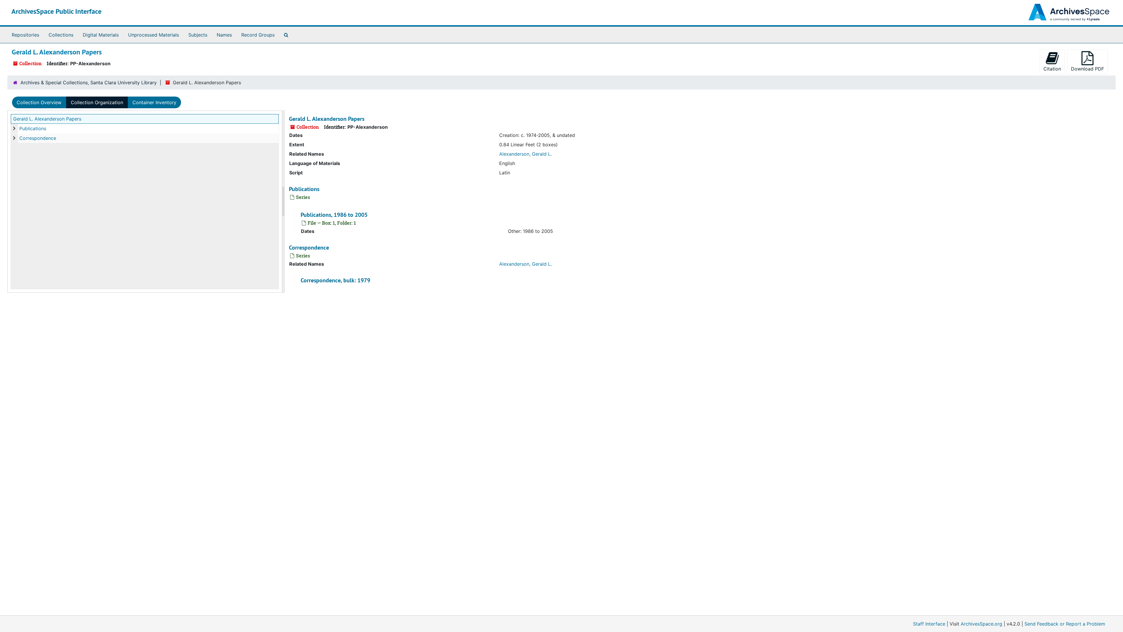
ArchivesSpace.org (981, 624)
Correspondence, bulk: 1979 (335, 280)
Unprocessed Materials (153, 35)
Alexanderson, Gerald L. (525, 154)
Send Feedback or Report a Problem (1064, 624)
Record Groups (258, 35)
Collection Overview (39, 102)
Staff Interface (929, 624)
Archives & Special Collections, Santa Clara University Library (88, 82)
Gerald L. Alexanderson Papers (47, 119)
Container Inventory (154, 102)
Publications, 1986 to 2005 (334, 215)
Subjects (197, 35)
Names (224, 35)
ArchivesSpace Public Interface (56, 11)
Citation (1052, 69)
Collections (61, 35)
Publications (32, 128)
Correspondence (37, 138)
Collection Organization (97, 102)
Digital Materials (101, 35)
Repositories (25, 35)
